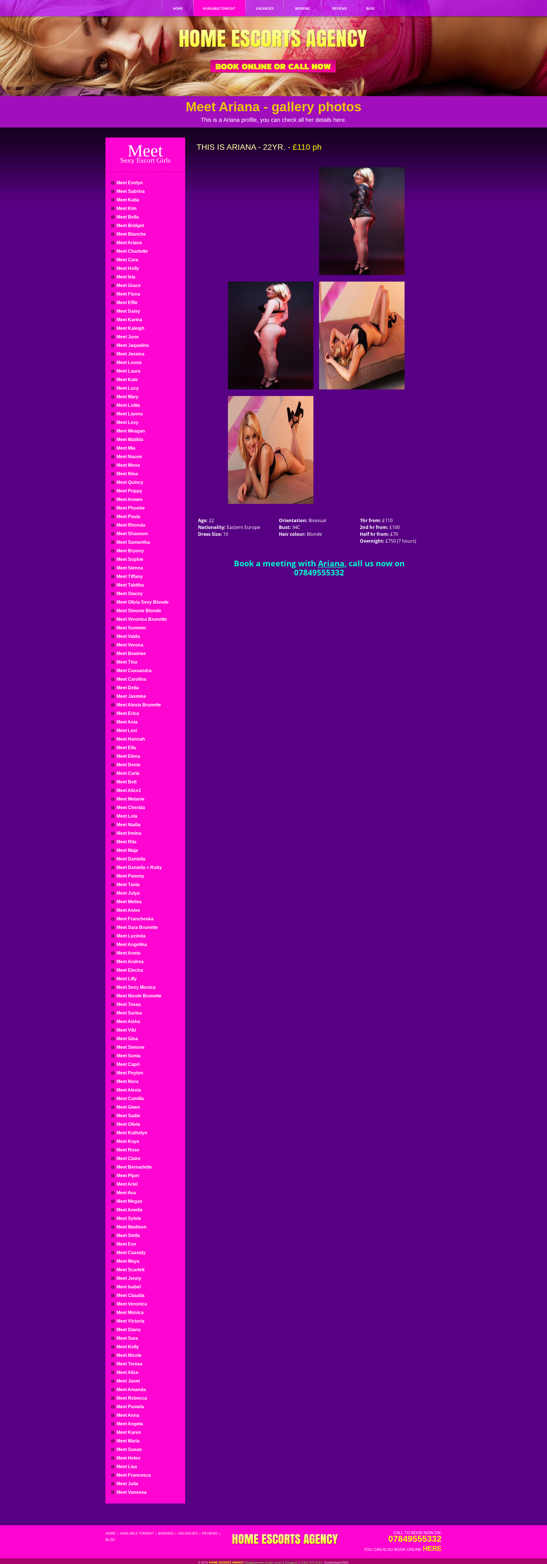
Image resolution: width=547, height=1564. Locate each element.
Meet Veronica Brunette (141, 619)
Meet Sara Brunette (136, 927)
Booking (166, 1533)
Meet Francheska (134, 918)
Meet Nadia (127, 824)
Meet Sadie (127, 1115)
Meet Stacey (129, 593)
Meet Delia (127, 687)
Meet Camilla (129, 1098)
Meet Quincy (129, 482)
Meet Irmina (128, 833)
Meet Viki (125, 1030)
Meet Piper (127, 1175)
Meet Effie (126, 302)
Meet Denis (127, 764)
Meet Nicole (128, 1355)
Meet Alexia (128, 1090)
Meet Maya (127, 1261)
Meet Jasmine (130, 696)
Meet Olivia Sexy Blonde (142, 602)
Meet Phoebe (130, 508)
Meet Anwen (129, 499)
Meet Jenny (128, 1278)
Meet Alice (126, 1372)
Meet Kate (126, 379)
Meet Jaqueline (132, 345)
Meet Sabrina (130, 191)
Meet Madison (130, 1226)
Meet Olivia (127, 1124)
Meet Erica (127, 713)
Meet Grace (128, 285)
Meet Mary (126, 396)
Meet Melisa (128, 901)
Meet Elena (127, 756)
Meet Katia (127, 199)
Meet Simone (129, 1047)
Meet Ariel (126, 1184)
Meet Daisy (127, 311)
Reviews (210, 1533)
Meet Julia (126, 1483)
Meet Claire (127, 1158)
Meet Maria (127, 1440)
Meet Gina (126, 1038)
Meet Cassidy (130, 1252)
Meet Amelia (128, 1209)
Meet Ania (126, 722)
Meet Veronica (131, 1304)
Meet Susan (128, 1449)
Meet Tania (127, 884)
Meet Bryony (129, 550)
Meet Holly (127, 268)
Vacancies (188, 1533)
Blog (110, 1540)
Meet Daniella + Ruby (138, 867)
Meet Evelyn (129, 182)
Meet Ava (125, 1192)
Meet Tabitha (129, 585)
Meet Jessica (129, 353)
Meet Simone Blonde (138, 610)
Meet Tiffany (129, 576)
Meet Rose (127, 1149)
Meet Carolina (130, 679)
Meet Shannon (131, 533)
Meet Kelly (127, 1346)
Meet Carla (127, 773)
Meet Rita (125, 841)
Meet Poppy (128, 490)
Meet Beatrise (130, 653)
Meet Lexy (126, 422)
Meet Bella (127, 217)
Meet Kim (125, 208)
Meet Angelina (131, 944)
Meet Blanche (130, 234)
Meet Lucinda (130, 935)
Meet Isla (125, 276)
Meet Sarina (128, 1013)
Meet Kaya (127, 1141)
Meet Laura (127, 371)
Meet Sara (126, 1338)
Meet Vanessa (130, 1492)
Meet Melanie (129, 799)
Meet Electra (129, 970)
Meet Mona (127, 465)
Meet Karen (128, 1432)
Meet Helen (127, 1458)
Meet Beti (125, 781)
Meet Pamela (129, 1406)
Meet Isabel (128, 1286)
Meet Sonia (127, 1055)
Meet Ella (125, 747)
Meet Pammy (129, 876)
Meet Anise (127, 910)
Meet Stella (127, 1235)
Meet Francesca (133, 1475)
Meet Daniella (130, 858)
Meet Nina (126, 473)
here (432, 1548)
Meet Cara (126, 259)
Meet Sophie (129, 559)
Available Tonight (137, 1533)
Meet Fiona (127, 294)
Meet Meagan (130, 431)
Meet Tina (126, 662)
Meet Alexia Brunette (138, 704)
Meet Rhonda (130, 525)
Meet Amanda (130, 1389)
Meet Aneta (127, 953)
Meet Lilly (126, 978)
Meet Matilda (129, 439)
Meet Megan (128, 1201)
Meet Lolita (127, 405)
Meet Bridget (129, 225)
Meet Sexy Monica (135, 987)
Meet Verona (129, 644)
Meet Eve (125, 1244)
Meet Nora (126, 1081)
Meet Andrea (129, 961)
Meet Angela (129, 1423)
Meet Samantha (132, 542)
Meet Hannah (130, 739)
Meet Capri (127, 1064)
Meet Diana (127, 1329)
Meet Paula (127, 516)
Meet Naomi (128, 456)
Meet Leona (128, 362)
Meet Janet (127, 1381)
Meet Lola (126, 816)
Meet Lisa (126, 1466)
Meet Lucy (127, 388)
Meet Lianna (129, 413)
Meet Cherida (130, 807)
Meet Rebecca (131, 1398)
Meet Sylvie (128, 1218)
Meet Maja (126, 850)
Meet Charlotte (131, 251)
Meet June (127, 336)
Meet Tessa (128, 1004)
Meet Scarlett (129, 1269)
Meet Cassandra (133, 670)
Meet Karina (128, 319)
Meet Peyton (129, 1072)
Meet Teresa (128, 1363)
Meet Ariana (128, 242)
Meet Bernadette (133, 1167)
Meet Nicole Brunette (138, 995)
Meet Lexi (126, 730)
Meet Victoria (129, 1321)
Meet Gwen (127, 1107)
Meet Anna (127, 1415)
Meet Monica (129, 1312)
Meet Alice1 (128, 790)
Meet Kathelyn (131, 1132)
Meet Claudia (129, 1295)
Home (110, 1533)
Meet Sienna (129, 567)
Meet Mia (125, 448)
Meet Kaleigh (129, 328)
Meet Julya (127, 893)
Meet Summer (130, 627)
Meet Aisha (127, 1021)
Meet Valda (127, 636)
